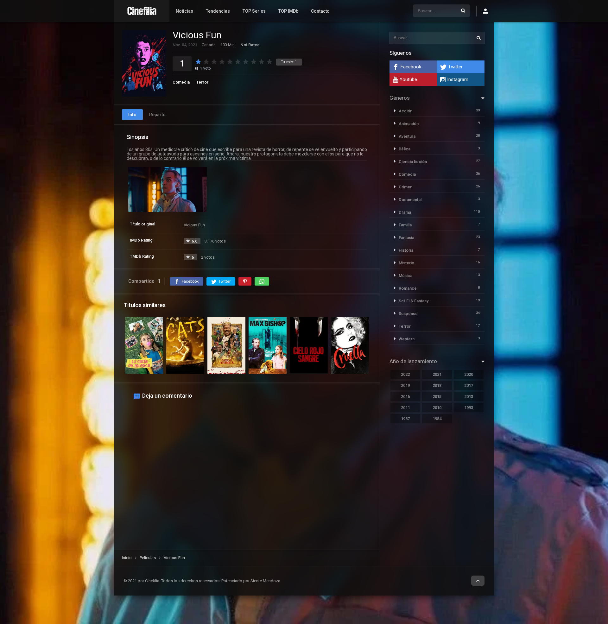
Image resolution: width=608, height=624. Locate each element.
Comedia (181, 82)
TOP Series (254, 11)
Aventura (407, 136)
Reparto (157, 114)
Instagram (457, 79)
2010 (437, 407)
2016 (405, 396)
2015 (437, 396)
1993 (468, 407)
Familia (405, 225)
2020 (468, 374)
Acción (405, 111)
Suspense (408, 313)
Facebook (411, 67)
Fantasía (406, 237)
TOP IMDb (288, 11)
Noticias (184, 11)
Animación (409, 123)
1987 (405, 418)
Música (405, 275)
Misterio (406, 263)
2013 (468, 396)
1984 (437, 418)
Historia (406, 250)
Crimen (405, 187)
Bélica (404, 149)
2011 (405, 407)
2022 (405, 374)
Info (132, 114)
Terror (202, 82)
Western (407, 339)
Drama (405, 212)
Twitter (455, 67)
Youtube (408, 79)
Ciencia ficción (413, 161)
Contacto (320, 11)
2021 (437, 374)
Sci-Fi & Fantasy (413, 301)
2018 (437, 385)
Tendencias (218, 11)
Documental (410, 199)
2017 (468, 385)
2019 (405, 385)
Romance (408, 288)
